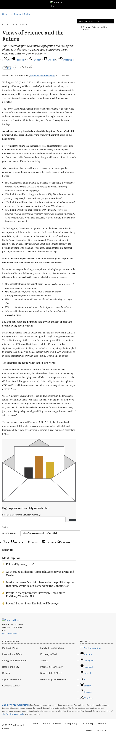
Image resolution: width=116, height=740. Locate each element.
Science (44, 660)
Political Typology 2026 (20, 564)
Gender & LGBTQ (10, 685)
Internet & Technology (51, 666)
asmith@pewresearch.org (42, 75)
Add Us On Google (23, 67)
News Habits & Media (51, 672)
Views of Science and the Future (95, 28)
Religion (6, 672)
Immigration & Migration (14, 660)
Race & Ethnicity (10, 666)
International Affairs (12, 654)
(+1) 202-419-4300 (10, 633)
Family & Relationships (52, 647)
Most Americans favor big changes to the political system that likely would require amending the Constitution (40, 584)
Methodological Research (53, 679)
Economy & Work (49, 654)
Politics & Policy (10, 647)
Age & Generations (11, 679)
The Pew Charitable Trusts (13, 714)
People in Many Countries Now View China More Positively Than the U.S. (35, 594)
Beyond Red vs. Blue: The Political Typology (32, 603)
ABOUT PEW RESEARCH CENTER (16, 705)
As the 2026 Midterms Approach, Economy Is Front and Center (40, 573)
